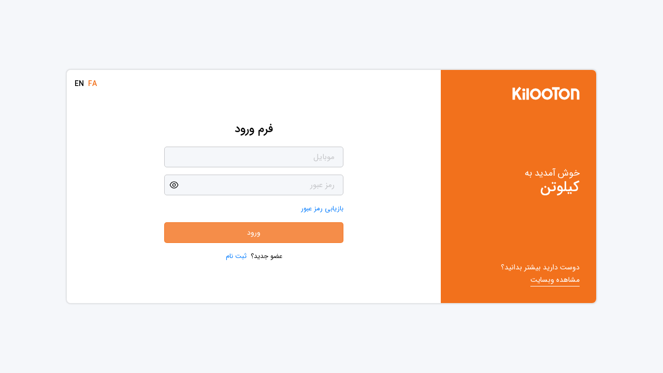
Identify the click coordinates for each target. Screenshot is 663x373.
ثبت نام (236, 256)
